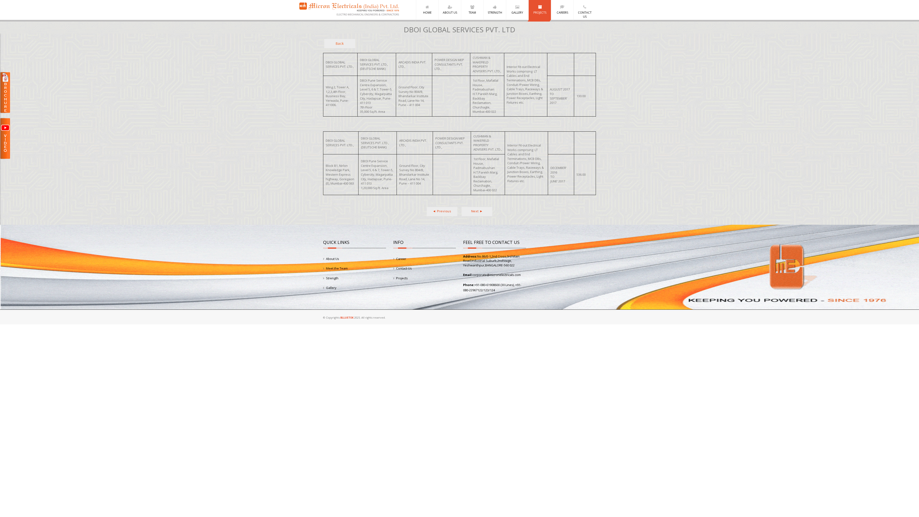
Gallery (331, 288)
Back (340, 43)
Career (401, 259)
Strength (332, 278)
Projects (402, 278)
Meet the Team (337, 268)
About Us (332, 259)
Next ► (477, 211)
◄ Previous (442, 211)
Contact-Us (404, 268)
